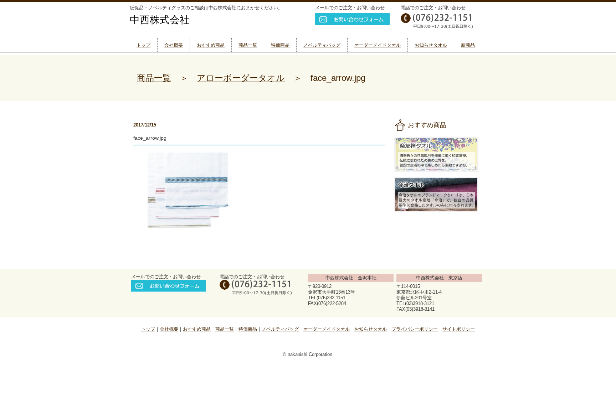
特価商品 (280, 45)
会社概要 (173, 45)
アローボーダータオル (241, 78)
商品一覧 (247, 45)
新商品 (468, 45)
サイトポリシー (458, 329)
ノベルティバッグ (321, 45)
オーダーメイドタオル (377, 45)
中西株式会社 (160, 19)
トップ (143, 45)
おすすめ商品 (211, 45)
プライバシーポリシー (414, 329)
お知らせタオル (431, 45)
